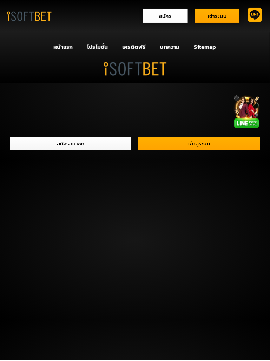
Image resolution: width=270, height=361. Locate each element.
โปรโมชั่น (97, 46)
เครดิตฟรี (133, 46)
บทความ (169, 46)
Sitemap (205, 46)
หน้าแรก (63, 46)
